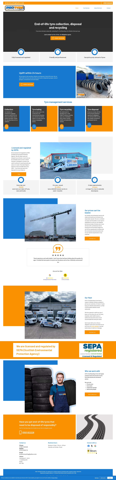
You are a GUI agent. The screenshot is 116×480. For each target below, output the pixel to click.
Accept (110, 477)
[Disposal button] (89, 125)
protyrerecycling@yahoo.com (28, 454)
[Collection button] (6, 126)
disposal (96, 115)
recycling (62, 113)
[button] (86, 8)
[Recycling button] (62, 126)
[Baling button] (34, 126)
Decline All (103, 477)
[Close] (114, 478)
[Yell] (92, 446)
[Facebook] (88, 446)
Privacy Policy (54, 477)
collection (13, 113)
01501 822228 (94, 326)
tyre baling (39, 120)
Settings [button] (97, 477)
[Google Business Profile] (95, 446)
